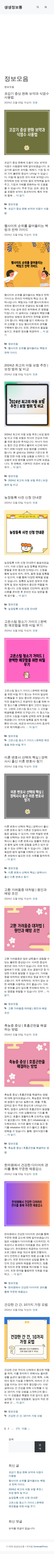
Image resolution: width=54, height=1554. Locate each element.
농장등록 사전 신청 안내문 (23, 497)
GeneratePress (40, 1546)
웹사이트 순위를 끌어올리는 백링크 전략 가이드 (26, 227)
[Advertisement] (27, 42)
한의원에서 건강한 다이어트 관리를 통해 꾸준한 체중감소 (26, 1166)
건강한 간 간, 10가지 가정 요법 (26, 1304)
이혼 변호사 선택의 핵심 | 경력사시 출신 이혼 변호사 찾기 (26, 759)
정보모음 (13, 204)
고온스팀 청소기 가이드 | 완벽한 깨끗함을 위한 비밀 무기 (25, 623)
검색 (11, 1439)
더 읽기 (20, 195)
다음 (26, 1428)
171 (18, 1428)
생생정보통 (13, 7)
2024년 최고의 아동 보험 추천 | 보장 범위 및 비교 (26, 367)
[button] (38, 7)
